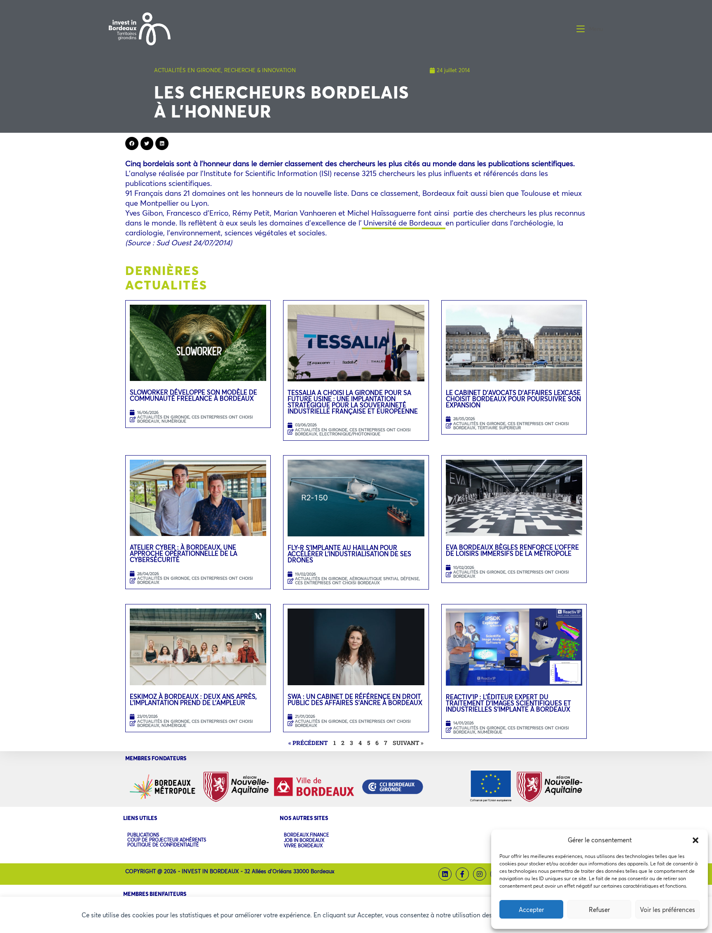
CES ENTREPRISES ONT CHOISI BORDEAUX (195, 419)
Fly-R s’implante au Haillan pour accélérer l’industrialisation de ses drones (349, 553)
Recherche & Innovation (260, 70)
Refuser (599, 909)
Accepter (531, 909)
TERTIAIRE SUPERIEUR (499, 427)
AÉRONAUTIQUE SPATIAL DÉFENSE (384, 578)
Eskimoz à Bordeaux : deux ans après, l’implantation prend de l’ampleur (193, 699)
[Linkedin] (445, 874)
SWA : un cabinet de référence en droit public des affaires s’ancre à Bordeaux (356, 699)
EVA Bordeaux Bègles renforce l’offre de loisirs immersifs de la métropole (512, 550)
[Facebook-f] (462, 874)
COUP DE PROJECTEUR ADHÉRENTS (166, 839)
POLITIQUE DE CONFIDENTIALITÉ (163, 844)
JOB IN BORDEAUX (304, 840)
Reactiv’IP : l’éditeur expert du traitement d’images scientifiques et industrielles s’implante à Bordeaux (508, 703)
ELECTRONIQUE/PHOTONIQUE (349, 434)
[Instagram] (479, 874)
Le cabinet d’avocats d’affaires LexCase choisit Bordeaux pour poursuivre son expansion (513, 398)
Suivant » (408, 743)
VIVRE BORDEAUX (303, 845)
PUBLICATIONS (143, 834)
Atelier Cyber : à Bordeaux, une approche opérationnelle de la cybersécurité (183, 553)
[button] (695, 840)
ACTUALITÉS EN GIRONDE (187, 70)
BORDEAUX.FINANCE (306, 835)
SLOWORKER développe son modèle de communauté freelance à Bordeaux (193, 395)
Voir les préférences (667, 909)
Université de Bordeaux (403, 223)
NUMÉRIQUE (174, 421)
